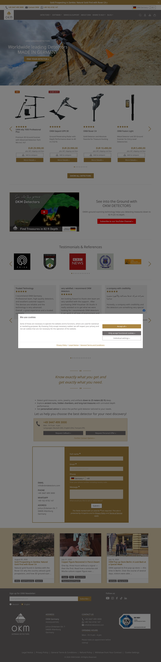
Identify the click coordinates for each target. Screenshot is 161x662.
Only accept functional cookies (121, 333)
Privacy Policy (62, 345)
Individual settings (121, 338)
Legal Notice (74, 345)
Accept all (121, 326)
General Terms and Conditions (92, 345)
